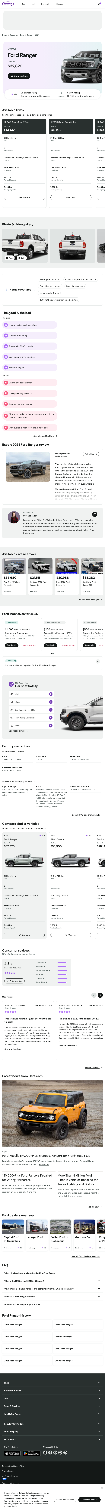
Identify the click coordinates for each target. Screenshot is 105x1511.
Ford (22, 35)
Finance (59, 4)
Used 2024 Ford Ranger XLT (89, 583)
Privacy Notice (8, 1471)
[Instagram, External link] (60, 1453)
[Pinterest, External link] (65, 1453)
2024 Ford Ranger (13, 1348)
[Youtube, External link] (55, 1453)
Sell (33, 4)
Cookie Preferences (10, 1483)
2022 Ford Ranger (64, 1324)
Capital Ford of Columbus (12, 1239)
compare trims (44, 114)
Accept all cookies (89, 1499)
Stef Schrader (62, 456)
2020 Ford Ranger (64, 1348)
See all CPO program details (86, 814)
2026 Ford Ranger (13, 1324)
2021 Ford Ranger (63, 1336)
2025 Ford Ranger (13, 1336)
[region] (52, 1497)
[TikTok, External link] (45, 1453)
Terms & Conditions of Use (13, 1466)
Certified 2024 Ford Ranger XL (12, 583)
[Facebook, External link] (50, 1453)
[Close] (102, 1488)
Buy (23, 4)
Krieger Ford (35, 1237)
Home (4, 35)
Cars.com (9, 1498)
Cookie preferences (65, 1499)
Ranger (30, 35)
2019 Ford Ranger (63, 1360)
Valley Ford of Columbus (59, 1239)
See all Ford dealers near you (86, 1256)
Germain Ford (83, 1237)
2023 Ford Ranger (13, 1360)
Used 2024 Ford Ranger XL (63, 583)
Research (45, 4)
